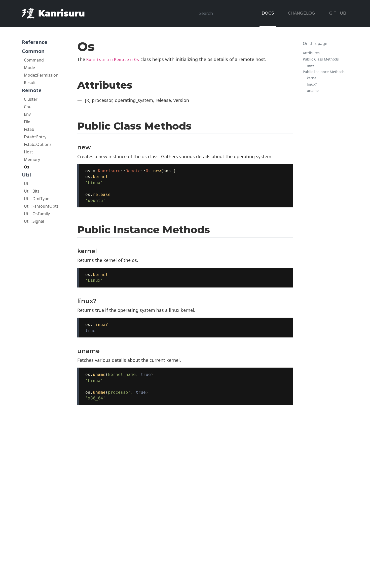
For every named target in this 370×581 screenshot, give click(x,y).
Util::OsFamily (37, 213)
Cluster (31, 99)
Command (34, 60)
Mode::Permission (41, 75)
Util (27, 183)
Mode (29, 67)
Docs (268, 13)
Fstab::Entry (35, 137)
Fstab (29, 129)
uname (313, 90)
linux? (312, 84)
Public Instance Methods (324, 71)
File (27, 122)
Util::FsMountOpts (41, 206)
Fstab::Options (38, 144)
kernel (312, 78)
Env (27, 114)
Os (26, 167)
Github (337, 13)
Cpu (27, 106)
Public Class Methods (321, 59)
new (310, 65)
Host (28, 152)
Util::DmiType (36, 198)
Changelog (301, 13)
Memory (32, 159)
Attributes (311, 52)
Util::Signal (34, 221)
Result (30, 82)
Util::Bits (32, 191)
